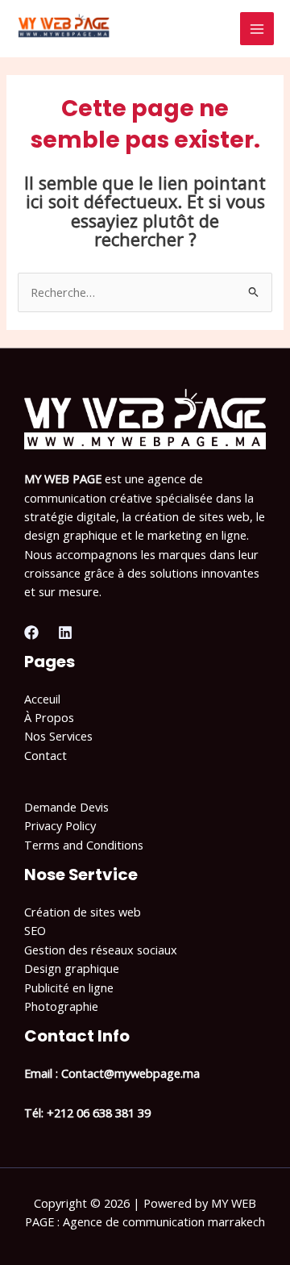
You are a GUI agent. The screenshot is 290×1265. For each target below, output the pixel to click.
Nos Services (58, 736)
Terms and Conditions (83, 845)
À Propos (49, 717)
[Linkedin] (65, 632)
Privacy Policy (60, 825)
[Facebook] (31, 632)
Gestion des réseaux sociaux (100, 949)
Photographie (61, 1006)
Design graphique (71, 968)
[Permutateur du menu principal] (257, 29)
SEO (35, 930)
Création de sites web (82, 912)
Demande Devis (66, 807)
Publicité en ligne (69, 987)
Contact (45, 755)
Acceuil (42, 699)
